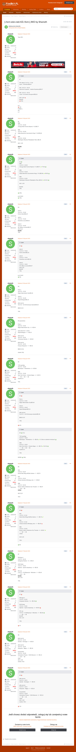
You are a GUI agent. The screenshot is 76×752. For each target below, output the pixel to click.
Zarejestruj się (69, 2)
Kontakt (48, 748)
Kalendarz (11, 12)
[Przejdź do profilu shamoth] (6, 27)
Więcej (48, 9)
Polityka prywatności (40, 748)
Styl (32, 748)
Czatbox (41, 9)
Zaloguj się (53, 730)
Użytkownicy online (36, 12)
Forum (4, 12)
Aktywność (16, 9)
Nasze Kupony (21, 27)
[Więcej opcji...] (70, 34)
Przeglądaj (7, 9)
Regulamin (18, 12)
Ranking (46, 12)
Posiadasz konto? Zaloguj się (55, 2)
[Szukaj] (71, 9)
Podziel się (55, 27)
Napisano (24, 34)
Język (27, 748)
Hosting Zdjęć (32, 9)
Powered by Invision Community (38, 749)
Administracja (27, 12)
